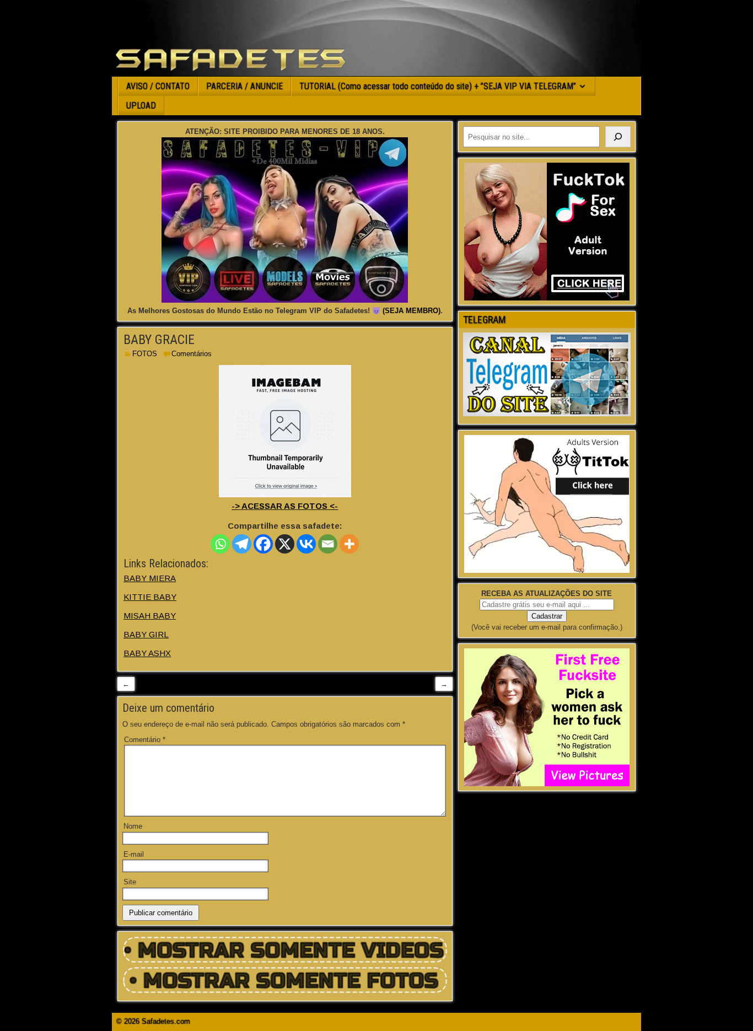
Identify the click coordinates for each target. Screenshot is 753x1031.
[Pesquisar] (618, 136)
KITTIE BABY (149, 597)
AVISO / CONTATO (158, 86)
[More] (349, 544)
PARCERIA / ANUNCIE (244, 86)
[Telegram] (241, 544)
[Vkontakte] (306, 544)
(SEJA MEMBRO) (411, 311)
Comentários (191, 354)
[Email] (327, 544)
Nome (132, 826)
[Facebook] (263, 544)
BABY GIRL (146, 634)
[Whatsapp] (220, 544)
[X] (284, 544)
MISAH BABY (149, 615)
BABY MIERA (149, 578)
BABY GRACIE (159, 339)
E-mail (133, 854)
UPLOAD (141, 105)
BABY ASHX (147, 653)
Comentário (144, 739)
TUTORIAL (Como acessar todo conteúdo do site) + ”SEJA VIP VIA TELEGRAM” (437, 86)
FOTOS (144, 354)
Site (129, 882)
